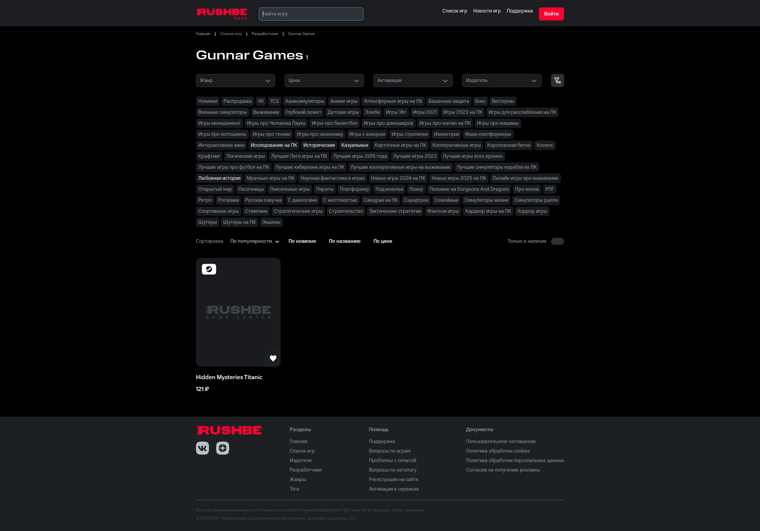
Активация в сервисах (394, 489)
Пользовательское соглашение (501, 441)
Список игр (231, 34)
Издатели (300, 460)
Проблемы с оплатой (392, 460)
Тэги (294, 489)
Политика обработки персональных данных (515, 460)
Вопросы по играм (390, 451)
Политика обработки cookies (498, 451)
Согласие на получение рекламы (503, 470)
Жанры (298, 479)
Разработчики (265, 34)
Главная (203, 34)
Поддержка (382, 441)
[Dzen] (222, 448)
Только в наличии (527, 241)
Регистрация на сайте (393, 479)
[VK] (202, 448)
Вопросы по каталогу (393, 470)
